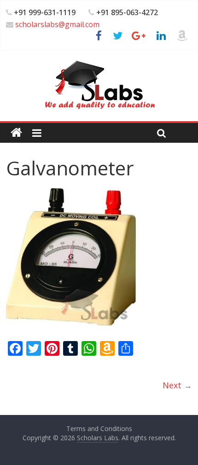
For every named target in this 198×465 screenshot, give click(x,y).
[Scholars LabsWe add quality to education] (99, 60)
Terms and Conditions (99, 428)
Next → (177, 385)
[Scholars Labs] (16, 133)
